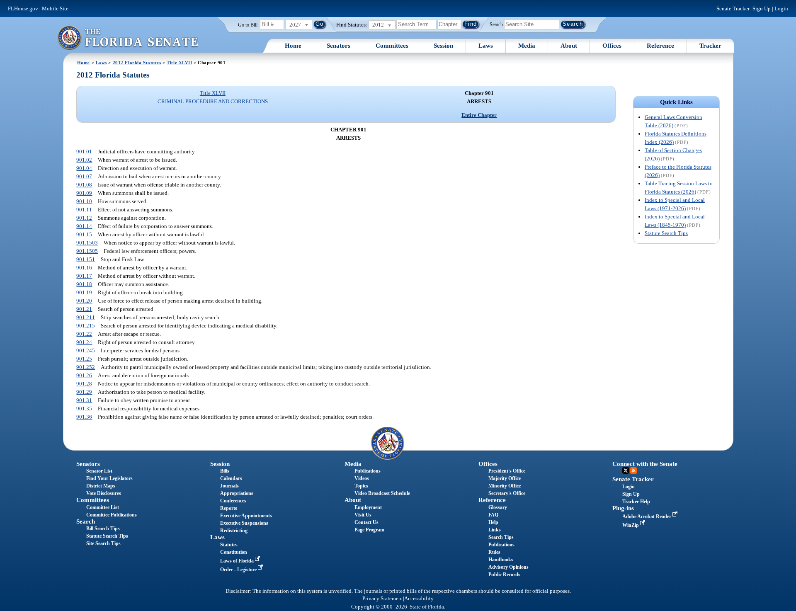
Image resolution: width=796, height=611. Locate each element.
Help (493, 522)
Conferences (233, 501)
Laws (485, 45)
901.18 (84, 284)
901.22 (84, 334)
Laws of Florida (237, 561)
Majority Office (504, 478)
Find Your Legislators (109, 478)
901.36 (84, 417)
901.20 (84, 301)
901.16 (84, 267)
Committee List (102, 507)
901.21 (84, 309)
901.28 (84, 384)
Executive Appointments (246, 516)
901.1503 (87, 243)
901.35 (84, 408)
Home (293, 45)
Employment (368, 507)
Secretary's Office (506, 493)
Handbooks (500, 560)
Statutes (229, 545)
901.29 (84, 392)
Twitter (625, 470)
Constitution (233, 552)
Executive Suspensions (244, 523)
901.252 (85, 367)
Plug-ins (623, 508)
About (569, 45)
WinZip (631, 525)
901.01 (84, 151)
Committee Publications (111, 515)
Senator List (99, 471)
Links (494, 530)
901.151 (85, 259)
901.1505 (87, 251)
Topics (361, 486)
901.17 (84, 276)
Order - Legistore (239, 569)
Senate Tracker (633, 479)
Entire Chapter (479, 115)
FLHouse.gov (23, 8)
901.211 (85, 317)
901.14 (84, 226)
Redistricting (234, 530)
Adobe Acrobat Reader (647, 516)
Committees (392, 45)
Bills (224, 471)
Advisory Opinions (508, 567)
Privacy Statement (382, 598)
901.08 (84, 185)
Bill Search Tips (103, 528)
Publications (367, 471)
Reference (660, 45)
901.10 (84, 201)
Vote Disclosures (103, 493)
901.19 (84, 292)
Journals (229, 486)
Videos (361, 478)
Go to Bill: (248, 24)
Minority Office (504, 486)
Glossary (497, 507)
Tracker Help (636, 501)
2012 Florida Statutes (137, 62)
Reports (228, 508)
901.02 (84, 160)
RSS (633, 470)
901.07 (84, 176)
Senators (338, 45)
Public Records (504, 574)
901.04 (84, 168)
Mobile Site (55, 8)
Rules (494, 552)
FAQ (493, 515)
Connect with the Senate (644, 464)
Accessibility (419, 598)
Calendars (231, 478)
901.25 (84, 359)
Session (443, 45)
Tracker (710, 45)
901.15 (84, 234)
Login (781, 8)
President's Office (506, 471)
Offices (611, 45)
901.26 (84, 375)
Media (526, 45)
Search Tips (501, 537)
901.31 (84, 400)
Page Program (369, 530)
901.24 (84, 342)
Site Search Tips (103, 543)
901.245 (85, 350)
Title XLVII (179, 62)
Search (496, 24)
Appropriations (236, 493)
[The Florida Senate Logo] (127, 37)
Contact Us (366, 522)
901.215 (85, 325)
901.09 (84, 193)
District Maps (100, 486)
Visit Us (362, 515)
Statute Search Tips (666, 233)
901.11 (84, 209)
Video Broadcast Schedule (382, 493)
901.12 (84, 218)
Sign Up (761, 8)
